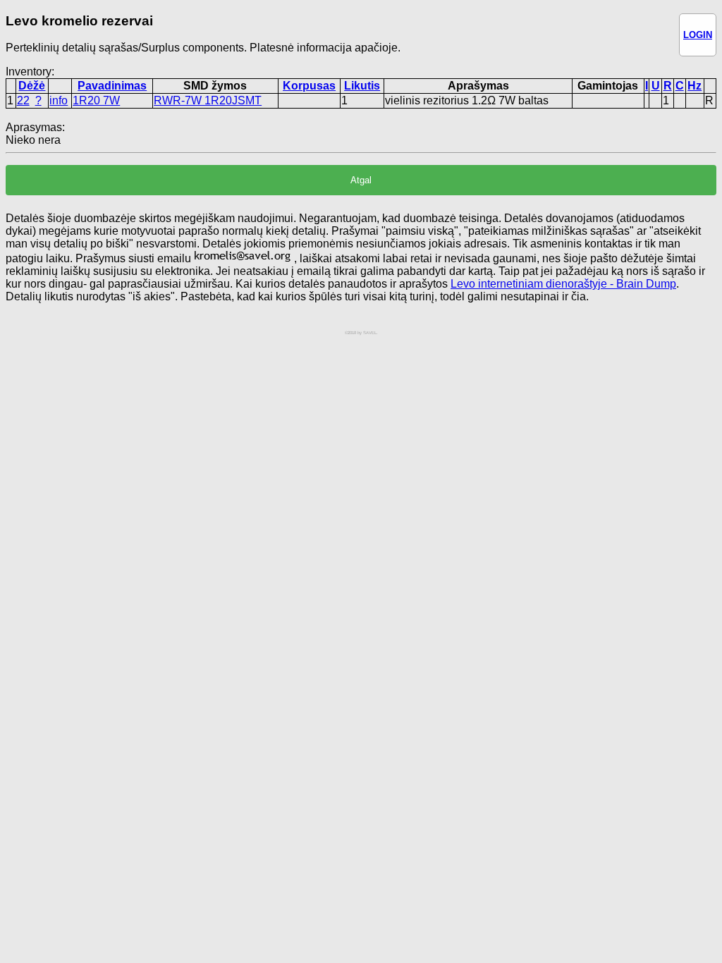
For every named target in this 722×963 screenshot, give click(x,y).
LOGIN (697, 35)
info (58, 100)
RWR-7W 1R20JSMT (208, 100)
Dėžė (31, 86)
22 (23, 100)
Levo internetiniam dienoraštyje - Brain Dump (563, 284)
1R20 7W (96, 100)
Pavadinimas (112, 86)
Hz (694, 86)
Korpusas (309, 86)
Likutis (362, 86)
